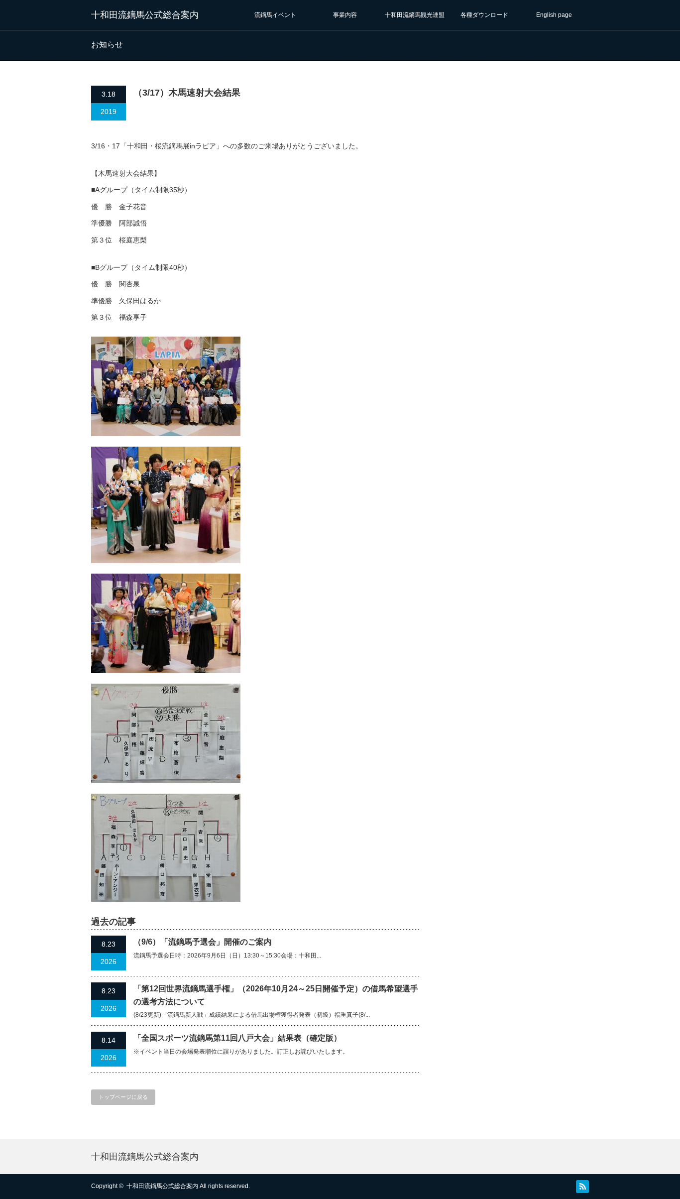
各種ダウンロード (484, 14)
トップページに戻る (123, 1097)
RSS (582, 1186)
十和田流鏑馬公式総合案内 (145, 15)
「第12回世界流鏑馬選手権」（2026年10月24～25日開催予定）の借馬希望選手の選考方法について (275, 995)
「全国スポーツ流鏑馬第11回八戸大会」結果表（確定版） (237, 1038)
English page (554, 14)
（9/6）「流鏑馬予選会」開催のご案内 (202, 942)
